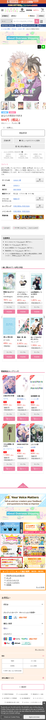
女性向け (41, 16)
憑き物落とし (21, 399)
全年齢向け (5, 16)
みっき (8, 578)
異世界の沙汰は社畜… (30, 25)
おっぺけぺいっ (8, 449)
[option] (23, 75)
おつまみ (20, 447)
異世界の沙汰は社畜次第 (15, 575)
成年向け (13, 16)
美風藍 (8, 585)
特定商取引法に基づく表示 (12, 702)
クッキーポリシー (39, 698)
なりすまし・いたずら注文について (32, 702)
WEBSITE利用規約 (8, 694)
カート (11, 419)
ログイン (36, 10)
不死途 (18, 25)
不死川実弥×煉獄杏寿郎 (23, 346)
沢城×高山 (7, 346)
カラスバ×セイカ (12, 580)
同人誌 (14, 29)
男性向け (32, 16)
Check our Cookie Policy (12, 717)
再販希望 (23, 133)
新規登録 (29, 10)
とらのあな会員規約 (23, 694)
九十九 (5, 398)
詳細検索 (41, 21)
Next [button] (44, 75)
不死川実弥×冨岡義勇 (9, 303)
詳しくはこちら (39, 649)
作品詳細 (9, 312)
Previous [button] (1, 75)
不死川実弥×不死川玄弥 (23, 303)
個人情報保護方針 (26, 698)
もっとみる (40, 587)
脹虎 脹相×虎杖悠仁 (8, 25)
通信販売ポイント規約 (38, 694)
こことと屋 (34, 399)
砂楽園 (33, 447)
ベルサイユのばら (13, 582)
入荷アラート (39, 181)
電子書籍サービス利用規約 (10, 698)
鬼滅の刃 (6, 407)
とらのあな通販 (5, 29)
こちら (21, 242)
